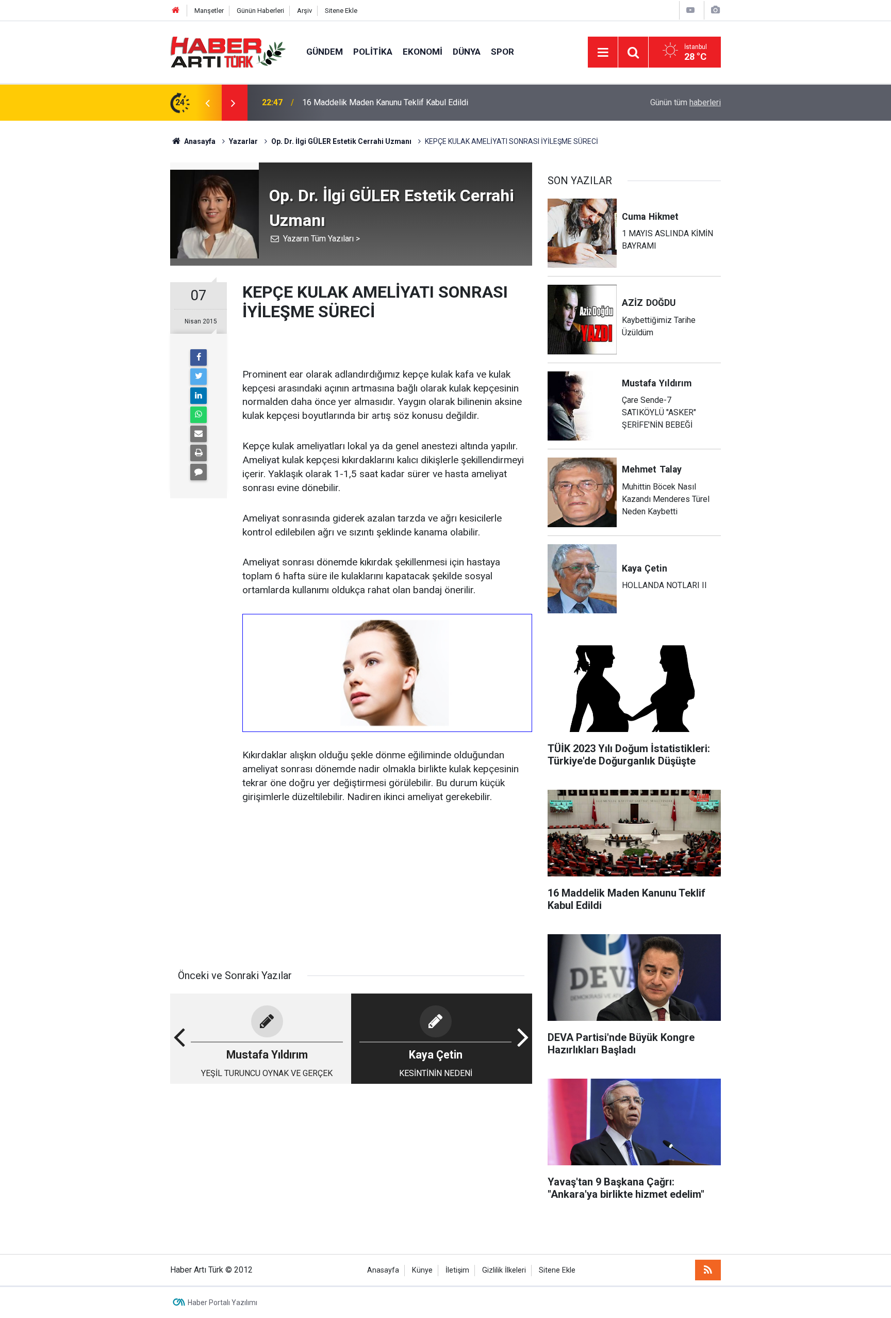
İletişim (457, 1270)
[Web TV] (690, 10)
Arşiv (304, 10)
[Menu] (602, 52)
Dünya (467, 51)
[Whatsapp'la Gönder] (198, 414)
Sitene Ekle (341, 10)
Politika (372, 51)
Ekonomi (422, 51)
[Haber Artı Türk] (228, 51)
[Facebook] (198, 357)
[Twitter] (198, 376)
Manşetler (209, 10)
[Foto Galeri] (715, 10)
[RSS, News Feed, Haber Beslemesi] (708, 1270)
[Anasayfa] (176, 10)
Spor (502, 51)
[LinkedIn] (198, 395)
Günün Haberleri (260, 10)
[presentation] (207, 102)
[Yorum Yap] (198, 472)
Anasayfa (383, 1270)
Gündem (324, 51)
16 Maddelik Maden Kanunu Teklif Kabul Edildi (385, 102)
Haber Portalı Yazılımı (222, 1302)
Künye (422, 1270)
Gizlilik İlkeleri (504, 1270)
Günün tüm (685, 102)
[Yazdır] (198, 453)
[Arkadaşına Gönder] (198, 434)
